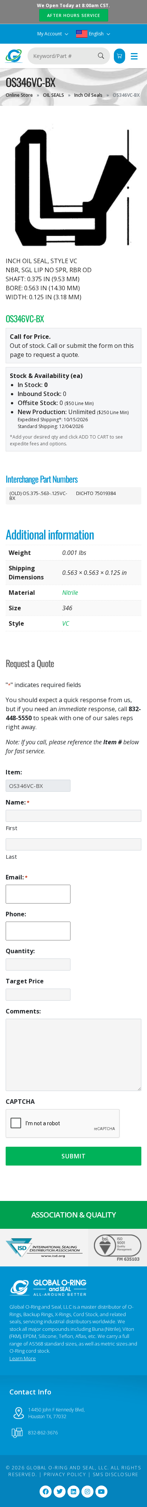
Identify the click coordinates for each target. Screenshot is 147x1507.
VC (65, 623)
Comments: (23, 1011)
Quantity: (20, 951)
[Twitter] (60, 1492)
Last (11, 856)
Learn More (22, 1358)
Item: (14, 772)
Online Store (19, 95)
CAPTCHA (20, 1101)
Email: (17, 877)
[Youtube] (101, 1492)
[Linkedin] (73, 1492)
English (96, 33)
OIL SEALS (53, 95)
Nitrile (70, 592)
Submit (73, 1156)
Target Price (25, 981)
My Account (50, 33)
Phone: (16, 914)
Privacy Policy (65, 1474)
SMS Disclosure (116, 1474)
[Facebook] (46, 1492)
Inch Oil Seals (88, 95)
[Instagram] (87, 1492)
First (11, 828)
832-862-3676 (43, 1432)
